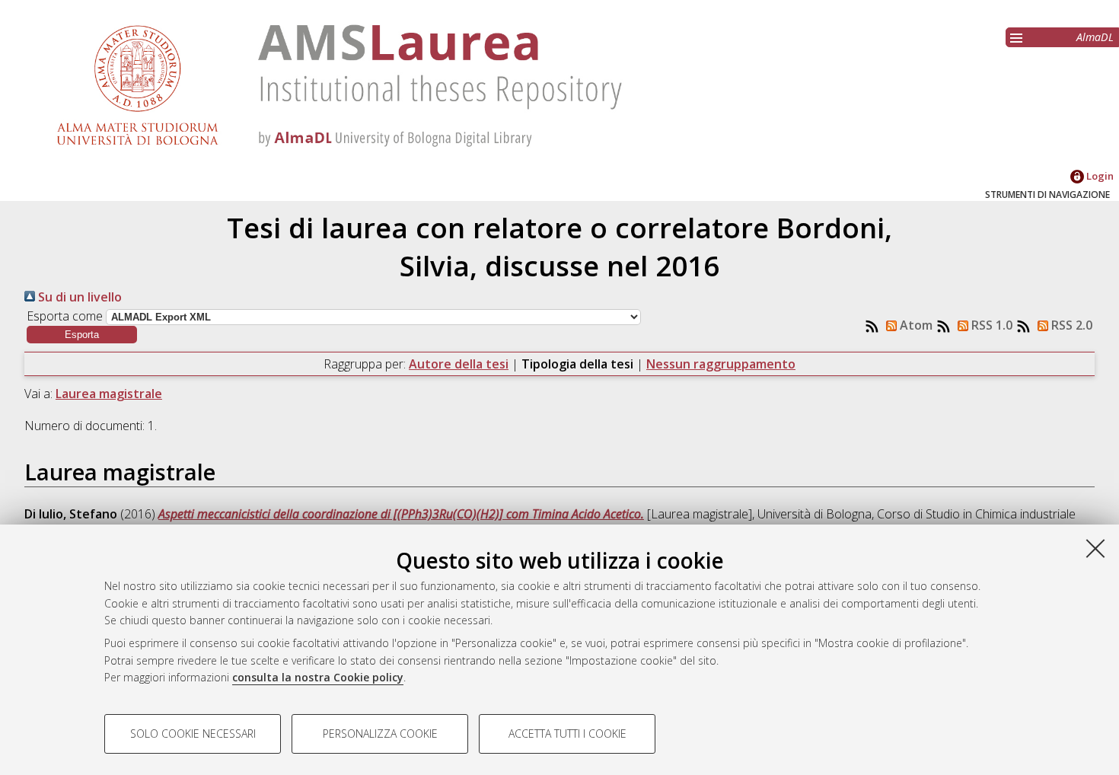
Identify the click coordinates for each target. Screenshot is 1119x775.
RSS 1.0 (990, 325)
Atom (914, 325)
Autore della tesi (458, 364)
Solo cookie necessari (193, 733)
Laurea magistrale (109, 393)
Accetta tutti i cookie (567, 733)
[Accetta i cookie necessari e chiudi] (1095, 548)
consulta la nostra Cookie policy (317, 677)
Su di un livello (78, 297)
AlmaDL (1095, 37)
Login (1099, 176)
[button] (82, 334)
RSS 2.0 (1070, 325)
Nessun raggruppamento (720, 364)
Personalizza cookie (380, 733)
